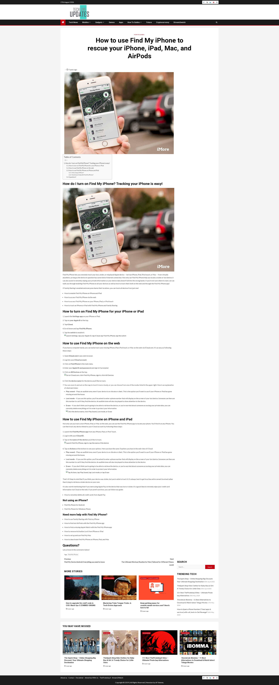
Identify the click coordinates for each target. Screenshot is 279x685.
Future (149, 22)
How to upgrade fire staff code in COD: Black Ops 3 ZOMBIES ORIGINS (80, 604)
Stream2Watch (117, 678)
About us (63, 678)
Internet (144, 578)
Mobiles (85, 22)
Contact (71, 678)
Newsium (149, 682)
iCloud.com (149, 348)
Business (68, 633)
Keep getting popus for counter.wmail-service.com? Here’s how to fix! (155, 605)
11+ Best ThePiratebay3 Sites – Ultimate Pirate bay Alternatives (155, 659)
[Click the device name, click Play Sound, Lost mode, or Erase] (89, 411)
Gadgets (98, 22)
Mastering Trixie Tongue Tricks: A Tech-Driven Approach (117, 604)
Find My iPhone (73, 554)
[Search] (216, 22)
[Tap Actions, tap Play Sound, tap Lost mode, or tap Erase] (87, 472)
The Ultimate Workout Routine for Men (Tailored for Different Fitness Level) (147, 562)
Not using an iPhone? (78, 172)
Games (112, 22)
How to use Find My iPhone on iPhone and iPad (84, 170)
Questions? (72, 177)
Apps (121, 22)
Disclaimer (80, 678)
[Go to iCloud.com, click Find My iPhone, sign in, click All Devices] (89, 375)
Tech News (73, 22)
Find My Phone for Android (74, 505)
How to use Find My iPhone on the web (81, 168)
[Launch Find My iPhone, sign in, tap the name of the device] (86, 443)
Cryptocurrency (162, 22)
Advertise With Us (91, 678)
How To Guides (134, 22)
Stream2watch (179, 22)
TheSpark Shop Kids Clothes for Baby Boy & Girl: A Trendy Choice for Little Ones (118, 660)
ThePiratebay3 (105, 678)
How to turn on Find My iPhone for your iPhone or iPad (86, 165)
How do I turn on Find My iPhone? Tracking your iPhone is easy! (87, 163)
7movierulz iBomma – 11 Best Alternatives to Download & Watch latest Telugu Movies (198, 660)
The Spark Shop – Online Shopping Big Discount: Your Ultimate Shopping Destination (80, 660)
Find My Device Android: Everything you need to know (84, 560)
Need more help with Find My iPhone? (82, 175)
